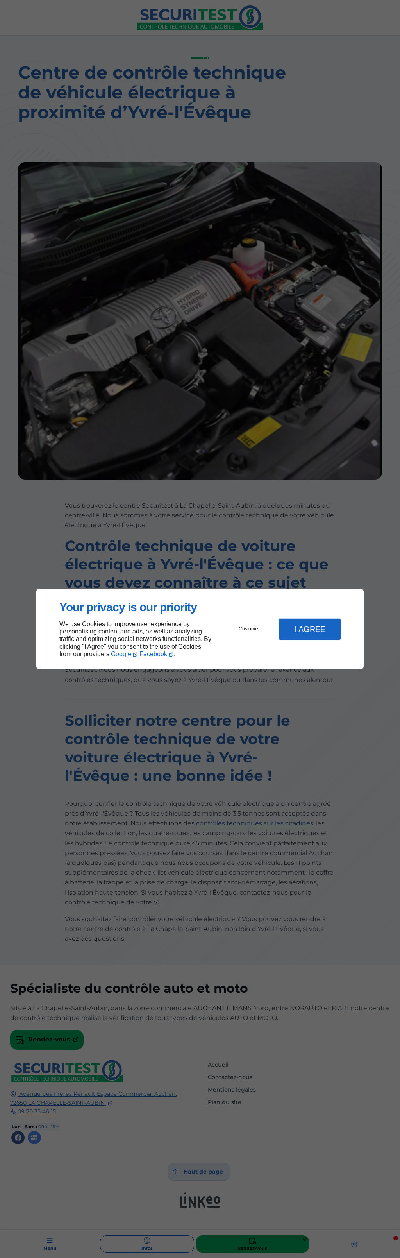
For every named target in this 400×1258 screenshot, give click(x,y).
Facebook (153, 654)
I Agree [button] (309, 629)
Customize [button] (250, 629)
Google (121, 654)
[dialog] (200, 629)
